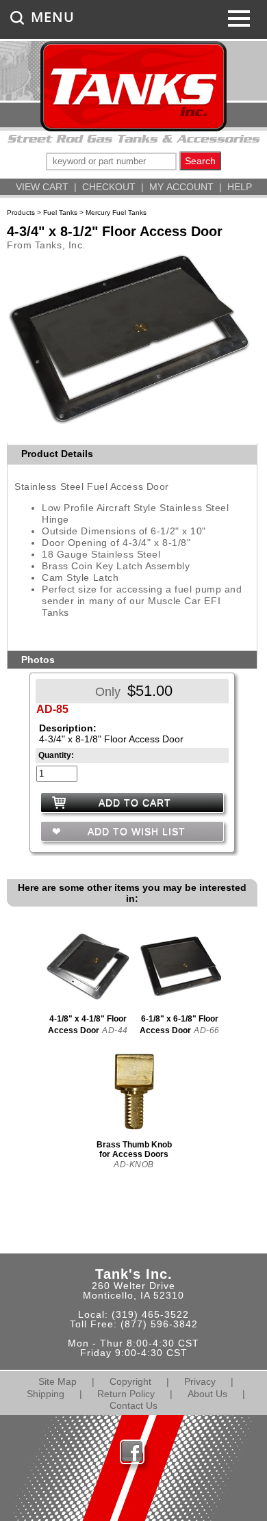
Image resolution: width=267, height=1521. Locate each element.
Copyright (130, 1381)
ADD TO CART (135, 802)
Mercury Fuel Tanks (116, 212)
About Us (207, 1393)
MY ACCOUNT (181, 186)
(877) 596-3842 (159, 1323)
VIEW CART (42, 186)
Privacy (200, 1381)
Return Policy (126, 1393)
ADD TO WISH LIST (135, 831)
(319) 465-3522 (150, 1314)
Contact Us (133, 1405)
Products (21, 212)
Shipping (45, 1393)
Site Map (57, 1381)
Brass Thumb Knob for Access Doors (134, 1149)
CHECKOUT (109, 186)
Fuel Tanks (60, 212)
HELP (239, 186)
